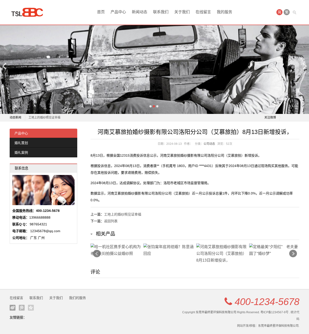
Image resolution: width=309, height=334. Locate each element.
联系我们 (161, 12)
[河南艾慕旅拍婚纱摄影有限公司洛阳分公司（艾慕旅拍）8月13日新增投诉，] (221, 254)
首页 (101, 12)
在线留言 (203, 12)
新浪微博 (12, 308)
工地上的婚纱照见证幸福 (44, 116)
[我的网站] (29, 12)
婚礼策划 (21, 143)
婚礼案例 (21, 152)
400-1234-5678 (267, 301)
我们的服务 (77, 298)
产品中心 (118, 12)
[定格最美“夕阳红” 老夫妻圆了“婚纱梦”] (274, 250)
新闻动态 (139, 12)
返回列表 (111, 221)
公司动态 (209, 144)
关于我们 (182, 12)
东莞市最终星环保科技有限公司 (216, 312)
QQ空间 (31, 308)
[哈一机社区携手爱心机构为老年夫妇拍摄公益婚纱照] (116, 250)
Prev (97, 253)
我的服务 (224, 12)
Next (304, 66)
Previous (4, 66)
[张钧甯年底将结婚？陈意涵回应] (168, 250)
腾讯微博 (22, 308)
